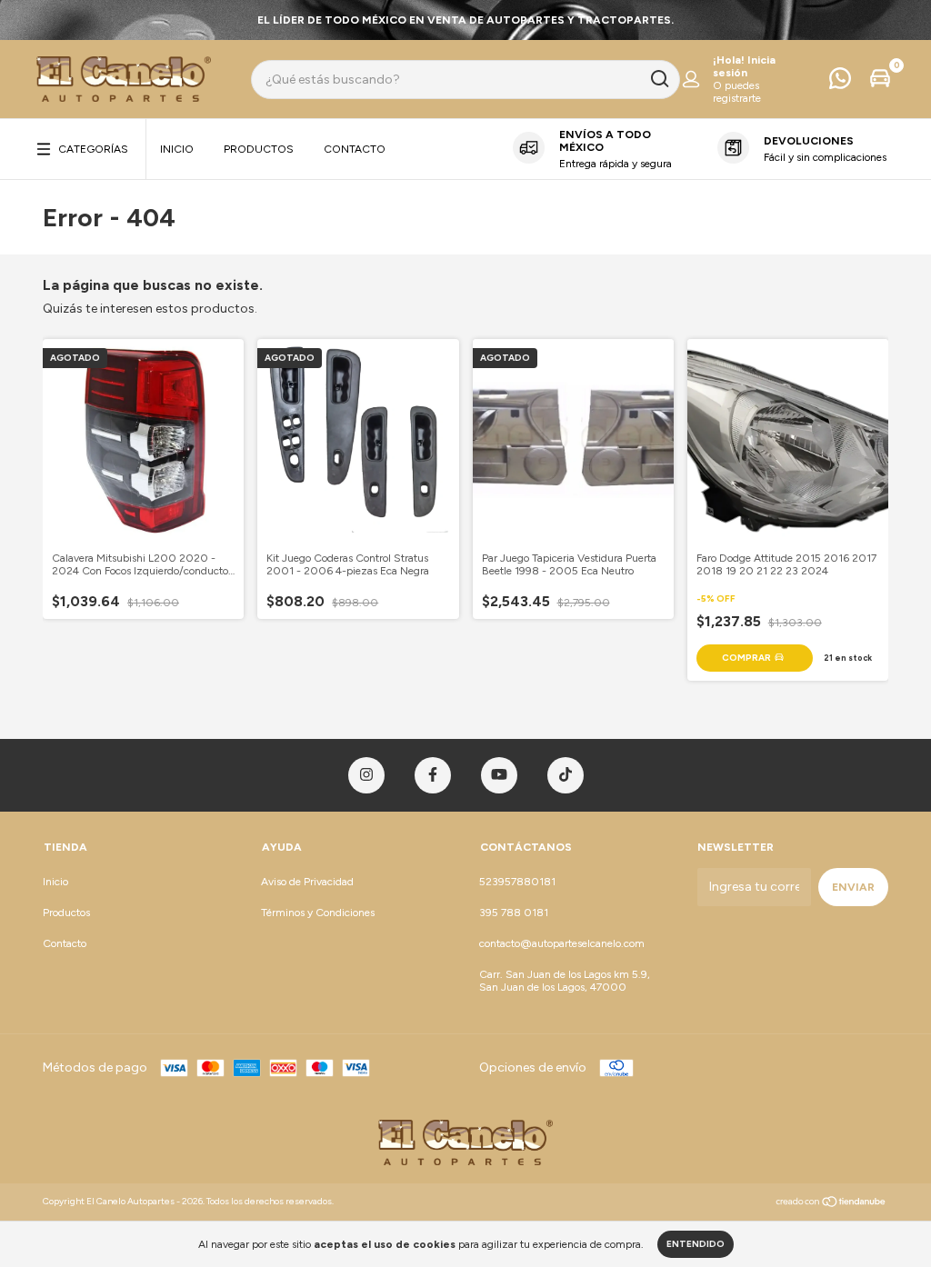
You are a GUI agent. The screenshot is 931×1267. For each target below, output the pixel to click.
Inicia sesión (744, 66)
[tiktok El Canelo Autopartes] (565, 775)
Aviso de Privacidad (307, 881)
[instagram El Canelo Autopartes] (366, 775)
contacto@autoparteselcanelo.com (562, 943)
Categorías (93, 149)
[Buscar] (659, 79)
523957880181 (517, 881)
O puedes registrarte (737, 92)
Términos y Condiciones (318, 912)
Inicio (177, 149)
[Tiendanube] (831, 1204)
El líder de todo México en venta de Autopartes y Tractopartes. (465, 20)
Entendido (695, 1244)
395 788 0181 (513, 912)
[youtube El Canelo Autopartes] (499, 775)
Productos (259, 149)
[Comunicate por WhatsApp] (840, 82)
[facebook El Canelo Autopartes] (433, 775)
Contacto (354, 149)
